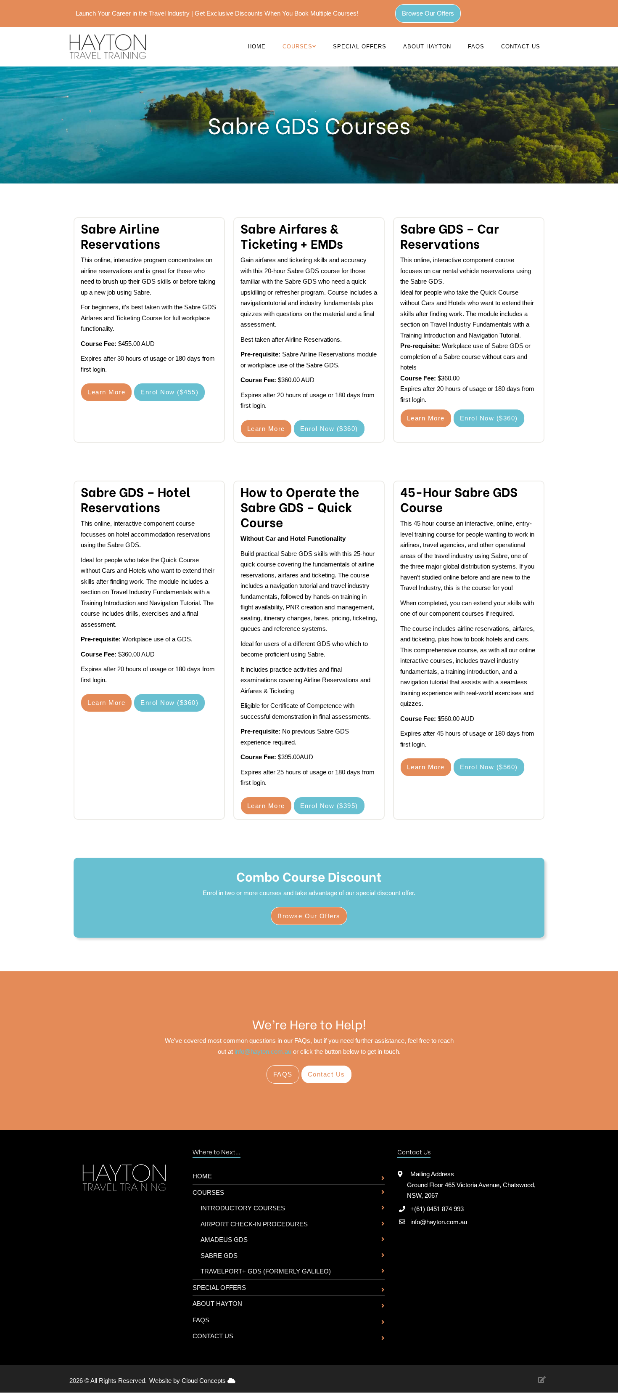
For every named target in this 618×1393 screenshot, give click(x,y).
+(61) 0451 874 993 (437, 1208)
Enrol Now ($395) (329, 805)
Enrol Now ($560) (489, 767)
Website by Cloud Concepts (188, 1380)
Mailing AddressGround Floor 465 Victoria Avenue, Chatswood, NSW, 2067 (471, 1184)
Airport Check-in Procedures (254, 1224)
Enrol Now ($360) (329, 428)
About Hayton (427, 46)
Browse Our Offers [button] (428, 13)
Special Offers (359, 46)
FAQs (476, 46)
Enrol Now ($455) (169, 392)
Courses (208, 1192)
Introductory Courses (243, 1208)
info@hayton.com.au (263, 1051)
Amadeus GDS (224, 1239)
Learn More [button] (106, 392)
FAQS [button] (283, 1074)
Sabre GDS (219, 1255)
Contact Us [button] (326, 1074)
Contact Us (520, 46)
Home (257, 46)
